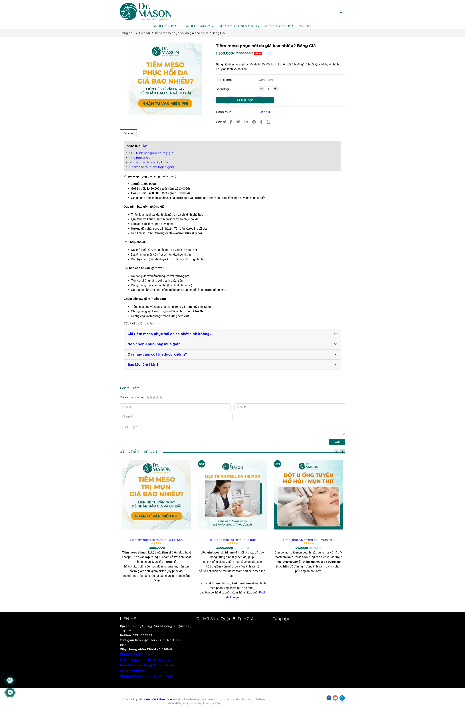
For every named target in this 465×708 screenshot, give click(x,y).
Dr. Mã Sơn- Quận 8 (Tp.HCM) (225, 618)
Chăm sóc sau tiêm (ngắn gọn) (151, 167)
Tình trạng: (224, 79)
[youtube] (335, 698)
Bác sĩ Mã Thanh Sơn (159, 699)
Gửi (337, 442)
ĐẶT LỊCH (306, 26)
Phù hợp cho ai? (141, 157)
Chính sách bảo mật (135, 654)
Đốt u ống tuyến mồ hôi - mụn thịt (308, 539)
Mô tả (128, 133)
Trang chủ (127, 33)
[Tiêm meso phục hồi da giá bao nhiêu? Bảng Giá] (145, 12)
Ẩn (144, 146)
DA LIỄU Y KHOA (164, 26)
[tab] (232, 334)
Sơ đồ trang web (132, 671)
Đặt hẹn (246, 100)
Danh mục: (224, 112)
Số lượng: (223, 89)
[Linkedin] (246, 122)
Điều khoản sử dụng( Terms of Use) (147, 665)
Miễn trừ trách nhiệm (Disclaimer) (146, 659)
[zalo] (342, 698)
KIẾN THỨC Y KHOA (279, 26)
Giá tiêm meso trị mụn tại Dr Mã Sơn (156, 539)
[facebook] (329, 698)
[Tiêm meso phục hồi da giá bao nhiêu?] (231, 122)
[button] (335, 333)
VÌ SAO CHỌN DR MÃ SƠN (238, 26)
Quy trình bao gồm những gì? (151, 153)
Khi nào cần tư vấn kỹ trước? (150, 162)
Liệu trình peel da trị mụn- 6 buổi (232, 539)
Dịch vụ (144, 33)
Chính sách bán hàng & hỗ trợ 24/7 (146, 676)
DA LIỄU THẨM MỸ (198, 26)
